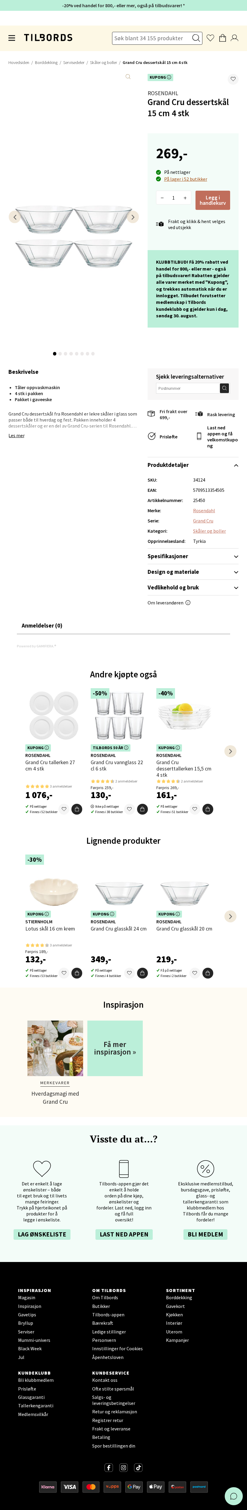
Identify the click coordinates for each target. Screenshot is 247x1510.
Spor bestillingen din (113, 1446)
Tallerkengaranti (35, 1406)
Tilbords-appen (108, 1315)
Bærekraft (102, 1323)
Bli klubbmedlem (36, 1380)
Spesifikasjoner (168, 556)
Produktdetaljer (168, 464)
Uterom (174, 1332)
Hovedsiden (18, 62)
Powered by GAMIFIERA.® (36, 646)
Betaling (101, 1437)
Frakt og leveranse (111, 1429)
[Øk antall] (185, 197)
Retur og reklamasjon (114, 1412)
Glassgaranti (31, 1397)
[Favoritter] (63, 809)
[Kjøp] (76, 809)
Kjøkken (174, 1315)
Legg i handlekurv (213, 200)
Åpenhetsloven (108, 1357)
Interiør (174, 1323)
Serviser (26, 1332)
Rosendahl (163, 93)
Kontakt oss (104, 1380)
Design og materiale (173, 571)
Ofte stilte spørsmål (113, 1389)
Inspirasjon (29, 1306)
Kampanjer (177, 1340)
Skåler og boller (103, 62)
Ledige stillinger (109, 1332)
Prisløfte (168, 437)
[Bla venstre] (15, 216)
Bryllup (25, 1323)
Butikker (101, 1306)
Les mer (16, 435)
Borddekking (46, 62)
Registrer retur (107, 1420)
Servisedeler (73, 62)
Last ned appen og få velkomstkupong (222, 437)
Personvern (104, 1340)
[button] (233, 79)
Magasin (26, 1297)
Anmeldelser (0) (42, 625)
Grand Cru (203, 521)
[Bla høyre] (133, 216)
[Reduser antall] (162, 197)
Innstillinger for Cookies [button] (117, 1348)
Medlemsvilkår (33, 1414)
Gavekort (175, 1306)
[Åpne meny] (12, 38)
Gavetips (27, 1315)
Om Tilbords (105, 1297)
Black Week (30, 1348)
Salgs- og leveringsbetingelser (113, 1400)
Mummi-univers (34, 1340)
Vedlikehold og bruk (173, 587)
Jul (21, 1357)
